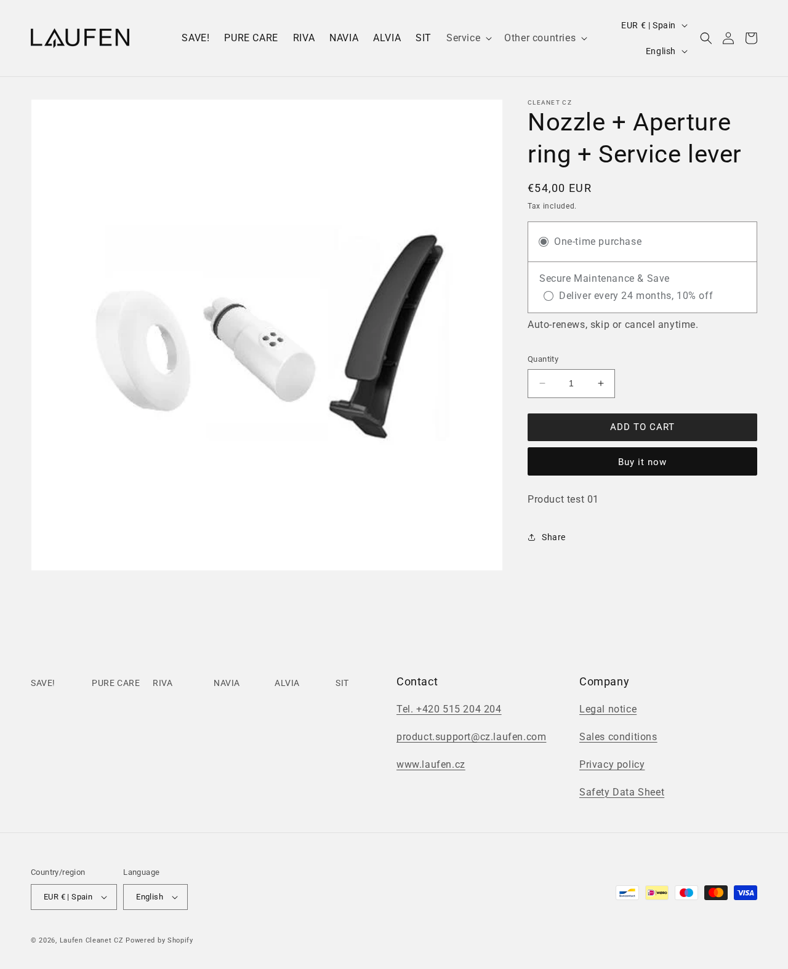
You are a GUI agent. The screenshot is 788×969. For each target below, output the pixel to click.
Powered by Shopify (159, 940)
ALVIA (287, 683)
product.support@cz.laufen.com (471, 737)
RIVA (162, 683)
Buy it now (642, 462)
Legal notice (608, 709)
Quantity (543, 359)
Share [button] (554, 537)
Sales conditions (618, 737)
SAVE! (43, 683)
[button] (468, 38)
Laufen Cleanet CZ (92, 940)
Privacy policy (612, 764)
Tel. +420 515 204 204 (449, 709)
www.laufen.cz (430, 764)
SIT (342, 683)
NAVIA (227, 683)
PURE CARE (116, 683)
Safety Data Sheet (621, 792)
